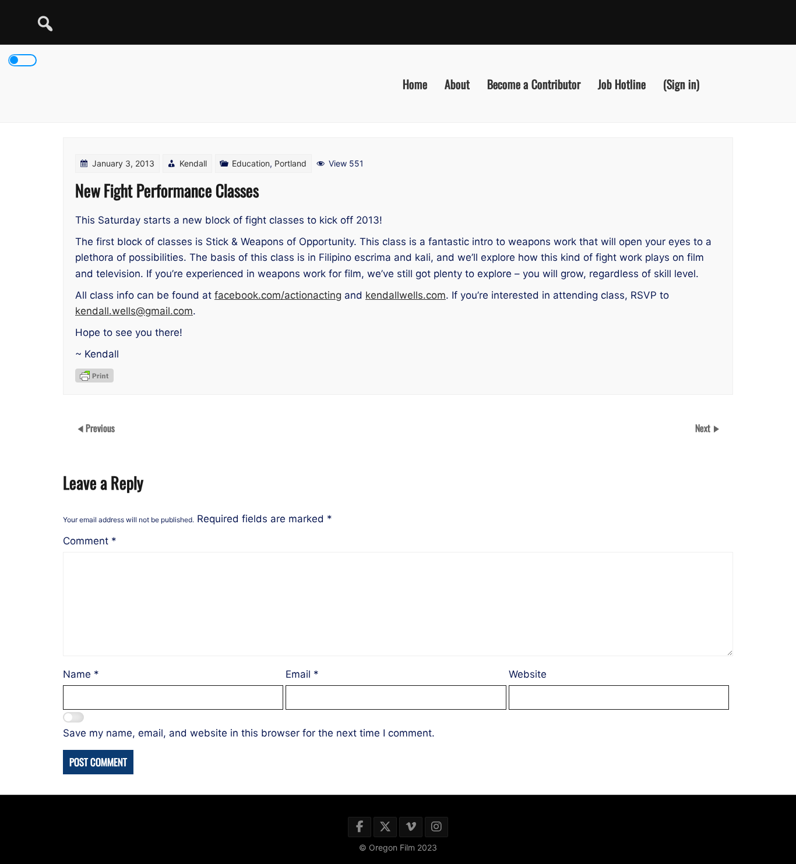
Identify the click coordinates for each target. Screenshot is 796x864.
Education (251, 163)
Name (81, 674)
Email (302, 674)
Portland (290, 163)
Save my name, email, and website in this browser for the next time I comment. (249, 733)
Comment (90, 541)
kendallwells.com (405, 295)
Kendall (193, 163)
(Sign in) (681, 83)
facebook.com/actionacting (277, 295)
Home (415, 83)
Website (528, 674)
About (457, 83)
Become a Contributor (533, 83)
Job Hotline (622, 83)
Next (704, 427)
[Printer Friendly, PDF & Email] (94, 376)
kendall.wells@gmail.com (134, 311)
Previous (100, 427)
